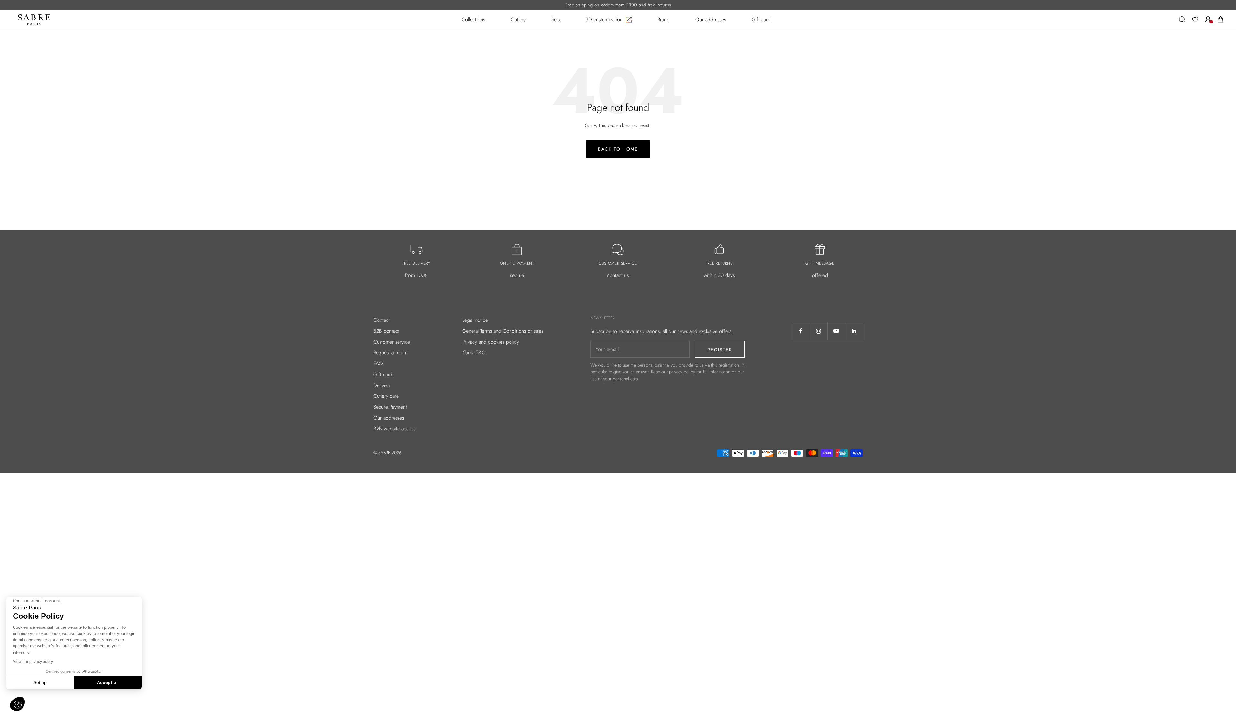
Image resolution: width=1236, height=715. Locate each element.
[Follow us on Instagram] (818, 331)
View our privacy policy (33, 661)
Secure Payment (390, 407)
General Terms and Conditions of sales (502, 331)
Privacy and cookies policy (490, 342)
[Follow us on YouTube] (836, 331)
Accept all (108, 682)
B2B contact (386, 331)
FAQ (378, 363)
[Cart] (1220, 19)
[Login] (1208, 19)
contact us (618, 275)
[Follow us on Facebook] (801, 331)
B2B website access (394, 428)
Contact (381, 320)
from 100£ (416, 275)
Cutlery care (386, 396)
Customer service (391, 342)
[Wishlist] (1195, 19)
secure (517, 275)
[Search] (1182, 19)
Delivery (381, 385)
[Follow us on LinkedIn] (854, 331)
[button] (17, 704)
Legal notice (475, 320)
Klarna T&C (473, 352)
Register (719, 350)
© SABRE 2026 (387, 453)
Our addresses (388, 418)
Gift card (382, 374)
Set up (40, 682)
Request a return (390, 352)
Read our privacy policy (673, 371)
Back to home (618, 149)
